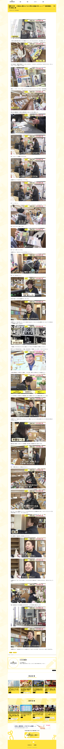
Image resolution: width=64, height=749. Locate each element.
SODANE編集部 (17, 10)
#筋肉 (51, 718)
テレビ (22, 717)
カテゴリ (35, 1)
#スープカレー (34, 718)
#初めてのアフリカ (47, 718)
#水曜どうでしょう (52, 717)
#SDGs (12, 718)
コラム (9, 718)
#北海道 (11, 652)
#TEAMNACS (38, 718)
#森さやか (17, 718)
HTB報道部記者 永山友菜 (40, 687)
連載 (43, 1)
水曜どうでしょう (47, 717)
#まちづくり (12, 719)
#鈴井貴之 (53, 718)
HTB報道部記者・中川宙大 (16, 687)
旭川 (9, 719)
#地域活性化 (15, 719)
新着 (20, 1)
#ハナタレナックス (37, 717)
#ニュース (14, 652)
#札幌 (29, 692)
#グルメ (27, 692)
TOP (9, 654)
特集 (27, 1)
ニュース (12, 654)
